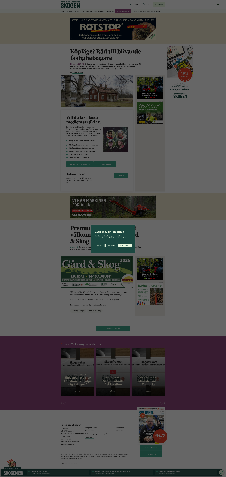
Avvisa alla (111, 245)
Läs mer (102, 240)
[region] (113, 238)
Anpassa (99, 245)
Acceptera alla (124, 245)
